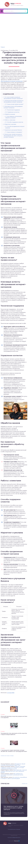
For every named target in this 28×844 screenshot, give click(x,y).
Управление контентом (12, 112)
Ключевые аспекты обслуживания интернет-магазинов (13, 107)
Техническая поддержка (12, 110)
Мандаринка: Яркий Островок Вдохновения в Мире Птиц (13, 764)
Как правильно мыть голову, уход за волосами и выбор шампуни (13, 807)
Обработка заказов (9, 114)
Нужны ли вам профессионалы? (14, 104)
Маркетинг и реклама (10, 124)
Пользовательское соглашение (14, 829)
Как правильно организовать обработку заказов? (13, 117)
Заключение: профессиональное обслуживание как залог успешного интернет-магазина (13, 136)
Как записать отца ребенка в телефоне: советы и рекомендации (14, 778)
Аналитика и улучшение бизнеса (13, 130)
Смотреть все (24, 783)
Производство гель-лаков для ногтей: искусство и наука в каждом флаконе (14, 734)
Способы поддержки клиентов (14, 122)
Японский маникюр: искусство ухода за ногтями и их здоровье (14, 717)
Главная (3, 47)
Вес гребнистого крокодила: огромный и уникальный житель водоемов (12, 775)
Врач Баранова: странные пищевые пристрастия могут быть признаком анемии (14, 771)
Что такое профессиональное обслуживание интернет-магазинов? (13, 98)
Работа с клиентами (9, 120)
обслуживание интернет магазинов (11, 81)
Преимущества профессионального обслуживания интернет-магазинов (13, 101)
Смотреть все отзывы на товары (7, 755)
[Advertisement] (14, 28)
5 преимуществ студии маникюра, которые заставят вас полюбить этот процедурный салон (14, 751)
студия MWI (10, 692)
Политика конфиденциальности (14, 837)
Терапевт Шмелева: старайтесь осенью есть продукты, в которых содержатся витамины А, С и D (13, 767)
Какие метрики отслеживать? (13, 132)
